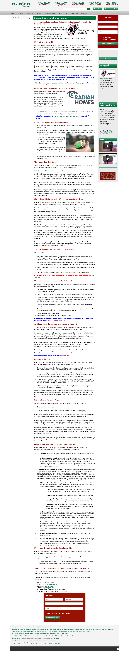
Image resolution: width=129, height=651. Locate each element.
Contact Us (84, 13)
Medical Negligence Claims (31, 631)
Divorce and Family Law (25, 629)
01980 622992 (77, 3)
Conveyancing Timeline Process (55, 320)
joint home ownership (51, 85)
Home (13, 13)
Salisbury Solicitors (17, 638)
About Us (21, 13)
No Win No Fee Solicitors (51, 631)
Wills (89, 631)
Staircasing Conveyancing (21, 18)
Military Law (41, 631)
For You (39, 13)
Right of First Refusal (81, 424)
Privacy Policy (28, 627)
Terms (34, 627)
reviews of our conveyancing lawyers (65, 116)
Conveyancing (15, 629)
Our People (30, 13)
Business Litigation (24, 633)
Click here (103, 79)
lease (90, 165)
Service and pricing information (57, 627)
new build (50, 476)
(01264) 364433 (49, 588)
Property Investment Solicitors (79, 631)
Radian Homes (39, 99)
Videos (60, 13)
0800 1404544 (111, 3)
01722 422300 (43, 3)
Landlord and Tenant (54, 633)
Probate (68, 631)
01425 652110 (60, 3)
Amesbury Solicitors (17, 644)
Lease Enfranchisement (95, 629)
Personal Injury (62, 631)
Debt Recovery (45, 633)
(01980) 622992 (49, 586)
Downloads (74, 13)
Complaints (46, 627)
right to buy (80, 422)
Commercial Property (35, 633)
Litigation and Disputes (18, 631)
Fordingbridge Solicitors (18, 640)
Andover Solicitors (16, 642)
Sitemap (14, 627)
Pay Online (39, 627)
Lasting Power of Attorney (82, 629)
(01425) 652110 (53, 584)
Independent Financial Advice (48, 629)
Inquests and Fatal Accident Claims (65, 629)
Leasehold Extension (107, 629)
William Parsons (110, 134)
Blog (66, 13)
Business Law (15, 633)
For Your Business (49, 13)
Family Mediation (36, 629)
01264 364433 (94, 3)
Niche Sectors (64, 633)
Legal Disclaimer (21, 627)
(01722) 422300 (49, 583)
